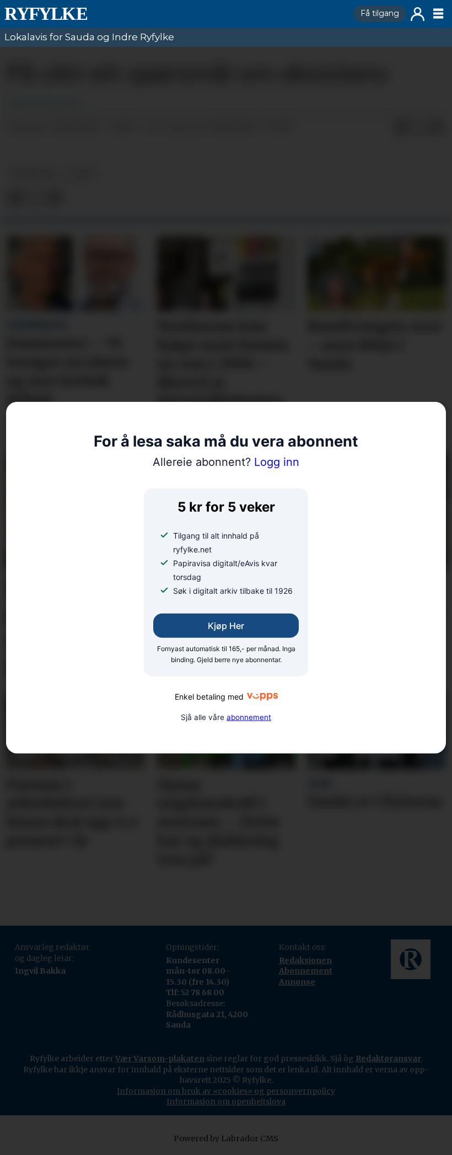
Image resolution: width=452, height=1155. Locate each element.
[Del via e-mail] (436, 127)
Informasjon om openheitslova (226, 1101)
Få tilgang (379, 13)
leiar (81, 173)
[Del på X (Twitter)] (419, 127)
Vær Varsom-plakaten (160, 1058)
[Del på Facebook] (401, 127)
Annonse (297, 982)
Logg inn (417, 14)
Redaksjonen (305, 960)
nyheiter (33, 173)
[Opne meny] (438, 13)
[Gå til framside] (174, 13)
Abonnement (305, 971)
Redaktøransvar (388, 1058)
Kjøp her (226, 625)
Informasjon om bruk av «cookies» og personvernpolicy (226, 1091)
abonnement (249, 717)
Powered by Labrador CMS (226, 1138)
